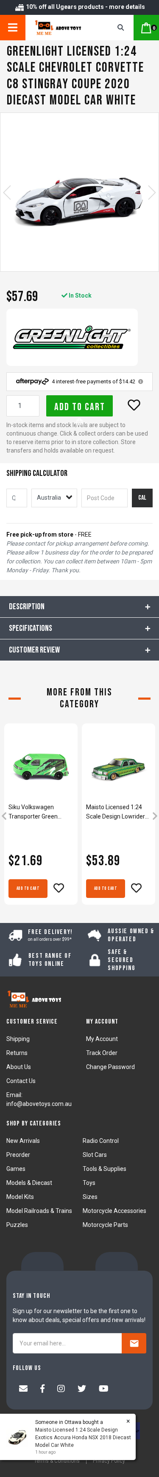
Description (27, 607)
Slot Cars (95, 1154)
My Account (102, 1038)
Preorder (18, 1154)
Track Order (101, 1052)
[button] (134, 405)
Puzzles (17, 1224)
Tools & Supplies (104, 1168)
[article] (41, 816)
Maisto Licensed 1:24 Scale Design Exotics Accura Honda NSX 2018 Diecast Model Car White (83, 1437)
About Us (18, 1066)
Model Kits (20, 1196)
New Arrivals (23, 1140)
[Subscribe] (134, 1343)
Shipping (18, 1038)
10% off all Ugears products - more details (85, 6)
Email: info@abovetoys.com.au (39, 1099)
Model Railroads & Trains (39, 1210)
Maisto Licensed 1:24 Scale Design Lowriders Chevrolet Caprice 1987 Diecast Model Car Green (117, 812)
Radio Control (101, 1140)
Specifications (30, 628)
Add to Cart (79, 407)
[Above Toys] (62, 27)
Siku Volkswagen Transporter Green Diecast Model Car (33, 812)
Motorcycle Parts (105, 1224)
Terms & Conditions (57, 1461)
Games (15, 1168)
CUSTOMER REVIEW (34, 650)
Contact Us (21, 1081)
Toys (89, 1182)
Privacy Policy (109, 1461)
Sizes (90, 1196)
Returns (17, 1052)
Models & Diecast (29, 1182)
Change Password (110, 1066)
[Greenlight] (72, 337)
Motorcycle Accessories (114, 1210)
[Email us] (23, 1389)
